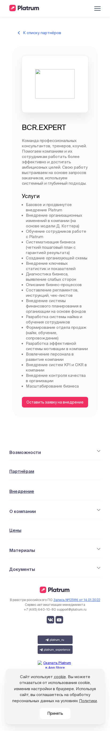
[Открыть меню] (97, 8)
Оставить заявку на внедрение (55, 402)
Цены (15, 530)
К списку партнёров (42, 32)
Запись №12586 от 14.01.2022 (76, 600)
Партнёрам (21, 471)
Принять (55, 713)
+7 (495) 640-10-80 (40, 609)
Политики (88, 701)
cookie (60, 676)
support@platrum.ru (72, 609)
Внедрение (21, 491)
